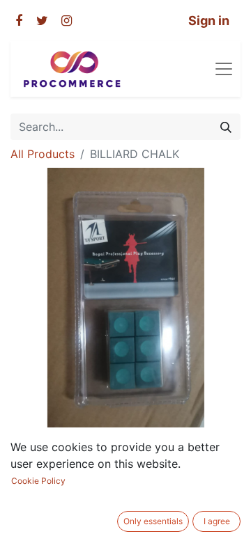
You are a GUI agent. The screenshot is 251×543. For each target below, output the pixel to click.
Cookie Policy (38, 480)
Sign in (208, 20)
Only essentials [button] (153, 521)
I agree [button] (217, 521)
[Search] (226, 126)
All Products (42, 154)
